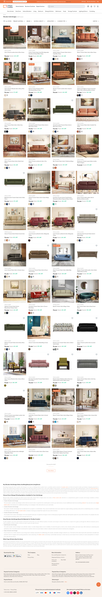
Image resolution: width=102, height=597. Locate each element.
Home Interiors (20, 6)
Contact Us (63, 555)
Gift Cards (84, 1)
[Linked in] (81, 593)
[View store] (88, 6)
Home (4, 14)
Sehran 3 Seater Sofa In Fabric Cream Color (15, 233)
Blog (38, 555)
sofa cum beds (94, 488)
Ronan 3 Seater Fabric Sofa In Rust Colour (86, 52)
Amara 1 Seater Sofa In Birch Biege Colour (38, 342)
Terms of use (7, 589)
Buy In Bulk (63, 559)
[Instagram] (71, 593)
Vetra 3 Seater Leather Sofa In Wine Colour (38, 451)
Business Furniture (30, 6)
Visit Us (62, 557)
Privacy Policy (31, 557)
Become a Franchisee (91, 1)
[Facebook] (68, 593)
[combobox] (19, 1)
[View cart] (98, 6)
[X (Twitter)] (74, 593)
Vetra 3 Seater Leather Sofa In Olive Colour (14, 52)
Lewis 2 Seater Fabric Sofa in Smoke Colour (14, 270)
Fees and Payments (56, 555)
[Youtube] (78, 593)
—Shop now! (68, 1)
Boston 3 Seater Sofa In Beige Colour (61, 306)
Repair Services (40, 6)
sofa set (84, 502)
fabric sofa (41, 534)
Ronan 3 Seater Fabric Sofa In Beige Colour (63, 415)
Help (98, 1)
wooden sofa (65, 487)
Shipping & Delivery (56, 557)
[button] (25, 1)
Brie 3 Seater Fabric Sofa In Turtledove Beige (63, 161)
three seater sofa (57, 497)
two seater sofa (21, 510)
